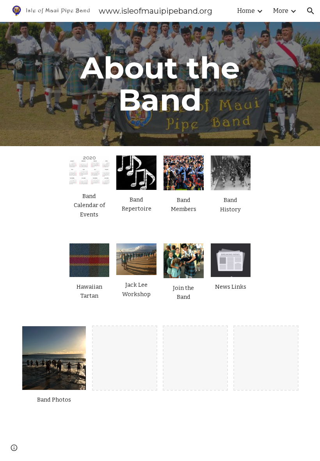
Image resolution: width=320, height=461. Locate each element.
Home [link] (246, 10)
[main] (160, 84)
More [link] (280, 10)
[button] (310, 11)
